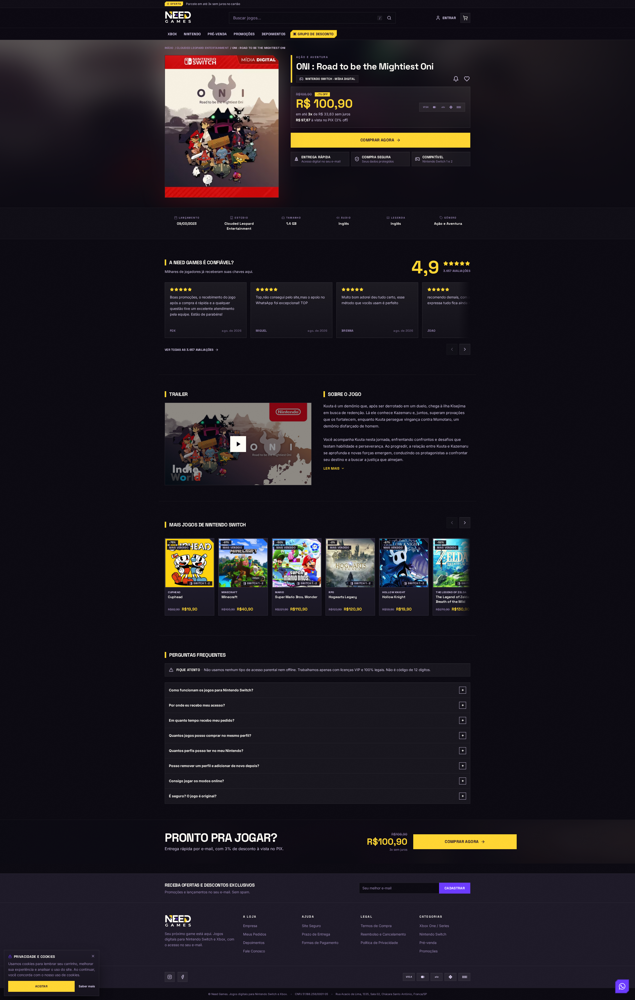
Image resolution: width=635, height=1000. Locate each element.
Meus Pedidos (254, 934)
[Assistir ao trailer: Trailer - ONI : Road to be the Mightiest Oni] (238, 444)
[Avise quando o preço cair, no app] (455, 78)
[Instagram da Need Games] (170, 977)
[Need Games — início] (178, 18)
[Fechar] (93, 956)
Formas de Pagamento (320, 942)
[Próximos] (464, 349)
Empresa (250, 926)
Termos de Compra (376, 926)
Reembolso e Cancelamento (383, 934)
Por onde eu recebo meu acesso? (316, 705)
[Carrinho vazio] (465, 18)
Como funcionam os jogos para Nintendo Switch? (316, 690)
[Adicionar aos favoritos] (466, 78)
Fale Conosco (254, 951)
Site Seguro (311, 926)
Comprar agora (377, 140)
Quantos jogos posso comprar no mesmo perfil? (316, 735)
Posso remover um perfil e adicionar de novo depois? (316, 766)
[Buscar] (389, 17)
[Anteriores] (451, 349)
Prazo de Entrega (316, 934)
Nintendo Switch (432, 934)
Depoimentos (253, 942)
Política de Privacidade (379, 942)
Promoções (428, 951)
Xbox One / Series (434, 926)
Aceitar (41, 986)
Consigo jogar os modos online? (316, 781)
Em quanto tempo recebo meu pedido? (316, 720)
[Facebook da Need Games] (183, 977)
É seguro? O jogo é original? (316, 796)
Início (169, 48)
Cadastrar (454, 888)
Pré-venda (428, 942)
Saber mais (87, 986)
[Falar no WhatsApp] (622, 986)
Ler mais (331, 468)
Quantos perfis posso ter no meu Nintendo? (316, 750)
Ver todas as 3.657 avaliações (189, 350)
